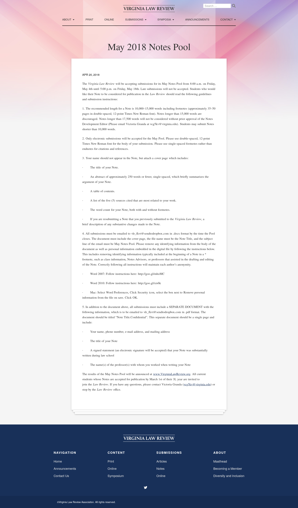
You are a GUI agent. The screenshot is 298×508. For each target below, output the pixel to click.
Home (58, 461)
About (66, 19)
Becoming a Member (227, 468)
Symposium (116, 475)
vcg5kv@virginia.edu (197, 384)
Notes (160, 468)
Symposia (164, 19)
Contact (226, 19)
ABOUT (219, 452)
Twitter (146, 487)
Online (109, 19)
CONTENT (116, 452)
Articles (161, 461)
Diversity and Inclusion (228, 475)
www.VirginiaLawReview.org (171, 374)
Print (89, 19)
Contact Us (61, 475)
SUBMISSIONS (169, 452)
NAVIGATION (65, 452)
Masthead (220, 461)
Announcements (197, 19)
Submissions (134, 19)
